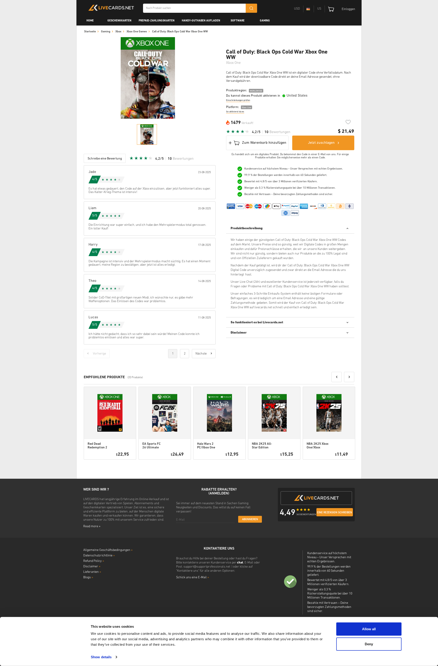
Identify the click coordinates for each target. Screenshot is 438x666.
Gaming (265, 20)
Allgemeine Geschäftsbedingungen (108, 550)
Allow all (369, 629)
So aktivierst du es (235, 112)
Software (238, 20)
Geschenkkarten (119, 20)
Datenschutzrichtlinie (99, 555)
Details (120, 465)
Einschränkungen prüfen (238, 100)
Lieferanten (92, 572)
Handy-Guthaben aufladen (201, 20)
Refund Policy (93, 561)
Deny (369, 644)
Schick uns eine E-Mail (192, 577)
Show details (101, 657)
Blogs (88, 577)
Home (90, 20)
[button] (336, 377)
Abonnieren (250, 519)
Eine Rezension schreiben (334, 512)
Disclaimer (91, 566)
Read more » (91, 526)
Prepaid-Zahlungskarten (157, 20)
